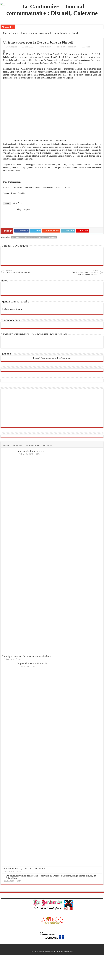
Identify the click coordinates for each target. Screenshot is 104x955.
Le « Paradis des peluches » (30, 451)
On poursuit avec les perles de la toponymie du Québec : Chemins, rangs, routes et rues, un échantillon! (51, 876)
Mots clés (47, 445)
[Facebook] (52, 948)
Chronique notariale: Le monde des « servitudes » (26, 656)
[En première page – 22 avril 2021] (8, 764)
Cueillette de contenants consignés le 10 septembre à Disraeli (85, 272)
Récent (6, 445)
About (7, 203)
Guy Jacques (11, 47)
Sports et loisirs (19, 33)
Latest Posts (17, 203)
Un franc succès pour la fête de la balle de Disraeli (34, 237)
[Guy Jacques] (10, 214)
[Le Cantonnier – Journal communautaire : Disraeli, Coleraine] (52, 9)
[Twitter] (55, 948)
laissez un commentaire (67, 47)
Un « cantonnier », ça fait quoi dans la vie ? (23, 868)
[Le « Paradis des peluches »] (8, 551)
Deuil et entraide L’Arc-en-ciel (18, 271)
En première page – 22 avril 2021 (33, 663)
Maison (6, 33)
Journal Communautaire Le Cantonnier (52, 358)
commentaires (32, 445)
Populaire (17, 445)
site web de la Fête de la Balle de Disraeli (52, 187)
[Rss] (49, 948)
